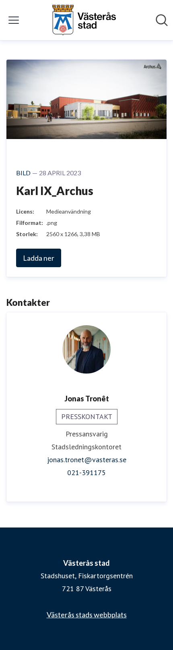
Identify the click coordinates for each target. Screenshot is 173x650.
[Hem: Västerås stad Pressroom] (84, 20)
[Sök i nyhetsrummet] (161, 20)
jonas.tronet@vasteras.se (86, 459)
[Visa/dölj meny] (14, 20)
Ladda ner (38, 257)
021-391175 (86, 472)
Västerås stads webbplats (87, 614)
